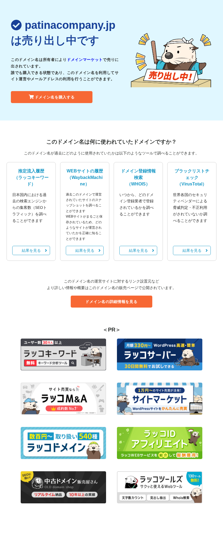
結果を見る (31, 250)
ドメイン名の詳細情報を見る (111, 301)
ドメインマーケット (85, 59)
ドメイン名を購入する (55, 97)
